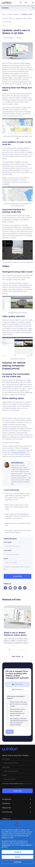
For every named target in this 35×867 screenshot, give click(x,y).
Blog (3, 14)
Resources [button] (6, 808)
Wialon (19, 38)
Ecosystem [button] (6, 799)
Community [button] (7, 812)
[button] (20, 2)
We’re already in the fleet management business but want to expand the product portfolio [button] (19, 722)
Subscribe (17, 576)
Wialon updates (13, 14)
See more (16, 656)
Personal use (18, 689)
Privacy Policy (27, 783)
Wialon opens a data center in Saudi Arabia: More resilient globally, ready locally (16, 507)
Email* (6, 558)
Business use (18, 684)
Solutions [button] (6, 803)
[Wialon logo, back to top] (17, 749)
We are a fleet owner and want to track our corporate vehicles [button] (19, 704)
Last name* (7, 550)
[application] (17, 843)
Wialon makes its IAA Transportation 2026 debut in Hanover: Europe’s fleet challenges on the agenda (17, 516)
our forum (21, 450)
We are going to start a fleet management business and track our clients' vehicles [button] (17, 712)
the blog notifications (18, 452)
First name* (8, 542)
